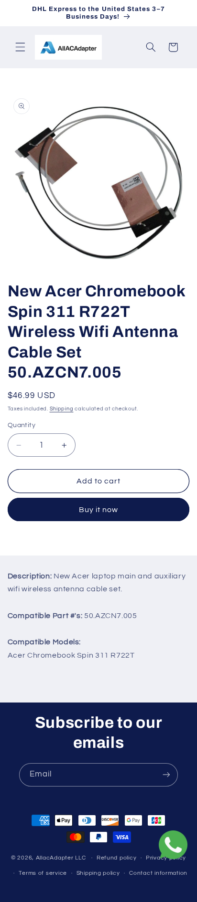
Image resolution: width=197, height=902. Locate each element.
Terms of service (43, 873)
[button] (20, 47)
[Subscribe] (166, 775)
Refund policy (117, 857)
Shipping (62, 408)
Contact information (158, 873)
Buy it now (99, 510)
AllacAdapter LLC (61, 857)
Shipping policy (98, 873)
